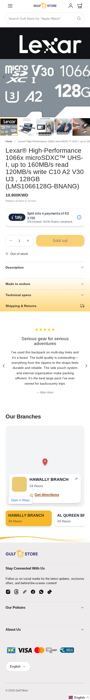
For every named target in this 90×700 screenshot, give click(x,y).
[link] (70, 5)
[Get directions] (76, 480)
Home (9, 141)
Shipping (10, 201)
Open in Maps (20, 500)
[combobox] (45, 19)
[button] (10, 5)
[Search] (79, 18)
